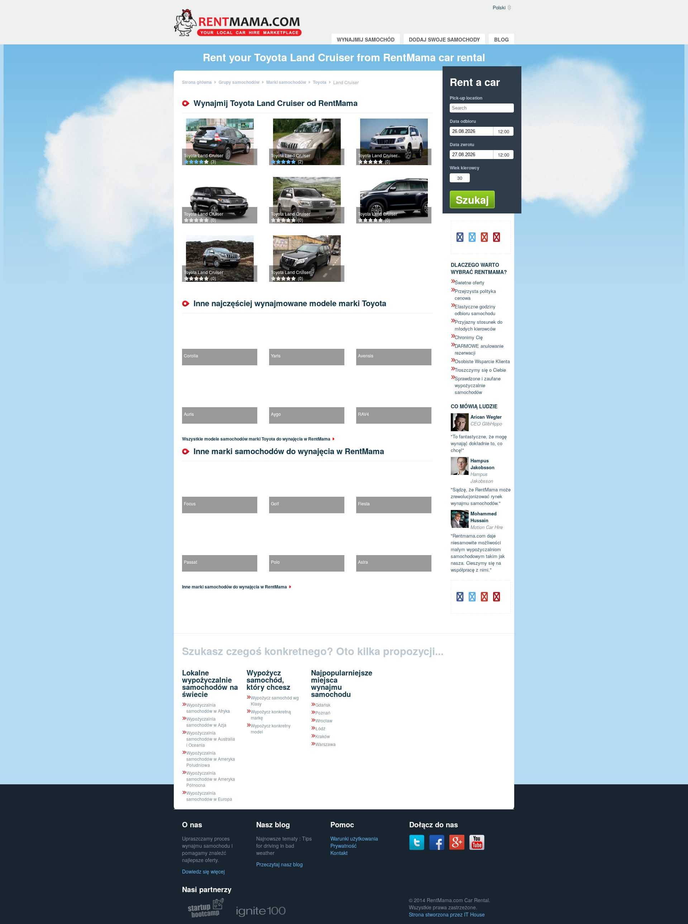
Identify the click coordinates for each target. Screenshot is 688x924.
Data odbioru (463, 121)
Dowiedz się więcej (203, 871)
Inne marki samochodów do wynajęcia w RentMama (234, 586)
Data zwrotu (462, 144)
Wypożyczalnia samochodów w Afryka (208, 708)
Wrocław (324, 720)
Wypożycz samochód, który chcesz (268, 679)
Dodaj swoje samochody (444, 39)
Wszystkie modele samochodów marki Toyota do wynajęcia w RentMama (256, 438)
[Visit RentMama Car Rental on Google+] (456, 847)
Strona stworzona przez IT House (447, 914)
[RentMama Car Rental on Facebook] (436, 848)
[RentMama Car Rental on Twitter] (416, 848)
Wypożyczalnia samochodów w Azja (206, 722)
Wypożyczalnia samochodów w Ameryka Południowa (210, 759)
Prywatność (343, 845)
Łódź (320, 728)
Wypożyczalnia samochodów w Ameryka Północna (210, 779)
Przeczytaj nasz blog (279, 864)
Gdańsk (322, 705)
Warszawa (325, 744)
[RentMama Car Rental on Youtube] (476, 848)
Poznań (322, 712)
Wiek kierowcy (464, 167)
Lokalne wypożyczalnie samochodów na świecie (210, 683)
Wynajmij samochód (366, 39)
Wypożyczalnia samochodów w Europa (209, 796)
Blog (501, 39)
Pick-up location (466, 98)
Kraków (322, 736)
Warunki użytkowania (354, 838)
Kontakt (339, 852)
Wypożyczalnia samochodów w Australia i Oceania (210, 739)
